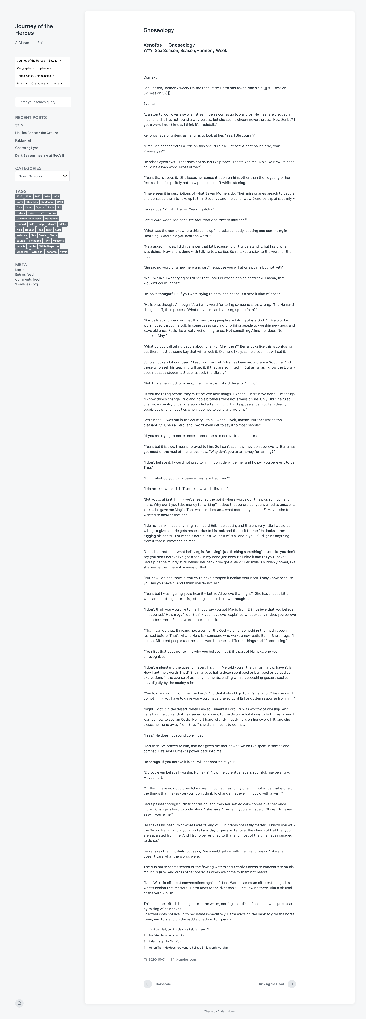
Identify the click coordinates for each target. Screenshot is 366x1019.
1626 (28, 196)
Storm (53, 235)
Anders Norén (226, 1011)
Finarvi (32, 212)
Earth (51, 207)
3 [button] (246, 218)
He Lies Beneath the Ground (36, 133)
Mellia (62, 224)
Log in (20, 270)
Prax (40, 229)
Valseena (58, 240)
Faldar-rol (23, 140)
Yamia (63, 251)
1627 (38, 196)
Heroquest (51, 218)
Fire (42, 212)
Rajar (49, 229)
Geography (24, 68)
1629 (56, 196)
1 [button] (200, 166)
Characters (38, 83)
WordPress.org (26, 284)
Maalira (52, 224)
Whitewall (22, 251)
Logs (56, 83)
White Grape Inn (49, 246)
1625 (19, 196)
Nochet (29, 229)
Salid (58, 229)
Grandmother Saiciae (29, 218)
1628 (47, 196)
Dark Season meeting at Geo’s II (39, 155)
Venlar (32, 246)
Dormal (40, 207)
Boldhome (47, 201)
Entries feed (24, 274)
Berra (20, 201)
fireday (52, 212)
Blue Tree (32, 201)
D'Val (60, 201)
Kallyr (41, 224)
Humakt (21, 224)
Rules (20, 83)
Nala (19, 229)
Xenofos (52, 251)
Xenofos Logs (186, 959)
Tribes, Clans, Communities (34, 75)
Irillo (31, 224)
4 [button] (206, 734)
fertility (21, 212)
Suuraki (21, 240)
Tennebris (35, 240)
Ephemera (45, 68)
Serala (42, 235)
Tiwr (47, 240)
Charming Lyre (26, 148)
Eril (59, 207)
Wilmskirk (37, 251)
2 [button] (294, 197)
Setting (53, 60)
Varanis (21, 246)
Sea (33, 235)
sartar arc (22, 235)
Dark (19, 207)
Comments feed (27, 279)
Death (28, 207)
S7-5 (19, 125)
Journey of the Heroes (31, 60)
